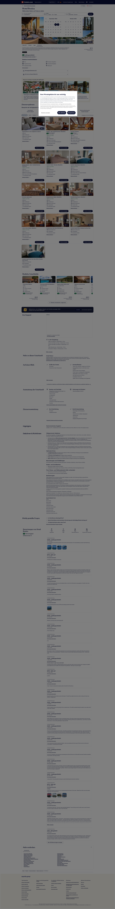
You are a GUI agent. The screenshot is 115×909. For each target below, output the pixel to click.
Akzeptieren (71, 112)
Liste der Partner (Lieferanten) (45, 108)
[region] (57, 103)
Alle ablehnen (61, 112)
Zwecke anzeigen (45, 112)
